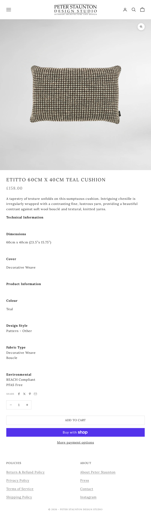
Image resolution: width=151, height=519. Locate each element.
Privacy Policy (17, 480)
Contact (86, 489)
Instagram (88, 497)
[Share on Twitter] (24, 393)
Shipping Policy (19, 497)
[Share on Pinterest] (29, 393)
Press (84, 480)
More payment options (75, 442)
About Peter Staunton (98, 472)
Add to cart (75, 420)
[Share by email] (35, 393)
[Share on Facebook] (18, 393)
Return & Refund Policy (25, 472)
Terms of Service (20, 489)
